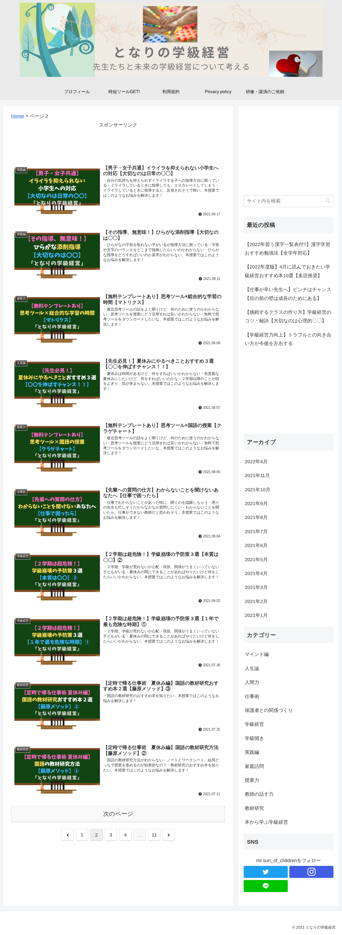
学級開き (254, 738)
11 (154, 835)
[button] (328, 201)
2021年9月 (256, 503)
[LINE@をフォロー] (266, 886)
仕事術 (252, 696)
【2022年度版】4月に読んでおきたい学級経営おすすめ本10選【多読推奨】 (287, 271)
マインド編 (257, 654)
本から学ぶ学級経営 (266, 822)
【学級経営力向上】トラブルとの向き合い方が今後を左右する (288, 339)
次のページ (118, 813)
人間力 (252, 682)
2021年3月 (256, 587)
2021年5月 (256, 559)
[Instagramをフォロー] (311, 872)
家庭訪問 (254, 766)
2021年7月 (256, 531)
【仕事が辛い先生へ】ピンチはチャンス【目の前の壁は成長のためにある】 (288, 294)
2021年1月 (256, 615)
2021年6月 (256, 545)
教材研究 (254, 808)
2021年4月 (256, 573)
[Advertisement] (118, 141)
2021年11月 (257, 475)
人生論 (252, 668)
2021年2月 (256, 601)
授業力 (252, 780)
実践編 (252, 752)
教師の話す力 (259, 794)
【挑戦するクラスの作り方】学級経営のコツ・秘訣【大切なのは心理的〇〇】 (288, 316)
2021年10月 (257, 489)
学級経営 (254, 724)
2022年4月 (256, 461)
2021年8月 (256, 517)
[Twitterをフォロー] (266, 872)
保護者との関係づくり (269, 710)
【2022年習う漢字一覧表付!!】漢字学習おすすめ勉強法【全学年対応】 (287, 249)
